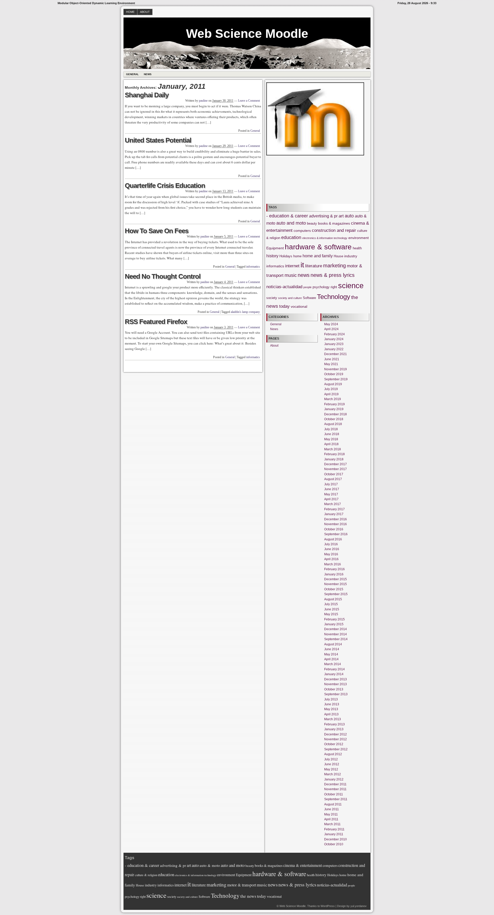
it (302, 265)
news (304, 275)
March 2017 (332, 504)
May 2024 (331, 324)
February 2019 (334, 404)
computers (302, 230)
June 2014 (331, 649)
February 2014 (334, 669)
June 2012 (331, 764)
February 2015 (334, 619)
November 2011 (335, 789)
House (338, 256)
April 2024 (331, 329)
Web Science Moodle (247, 33)
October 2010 (333, 844)
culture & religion (146, 875)
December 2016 (335, 519)
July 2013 (331, 699)
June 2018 (331, 434)
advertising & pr (323, 216)
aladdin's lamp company (245, 312)
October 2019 (333, 374)
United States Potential (158, 140)
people (307, 287)
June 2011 (331, 809)
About (145, 11)
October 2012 (333, 744)
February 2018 (334, 454)
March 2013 (332, 719)
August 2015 (333, 599)
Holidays (285, 256)
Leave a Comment (249, 100)
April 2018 (331, 444)
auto (349, 215)
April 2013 (331, 714)
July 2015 (331, 604)
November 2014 (335, 634)
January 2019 (333, 409)
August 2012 (333, 754)
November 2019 (335, 369)
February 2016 (334, 569)
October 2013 (333, 689)
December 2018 (335, 414)
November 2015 (335, 584)
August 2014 (333, 644)
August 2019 (333, 384)
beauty (312, 223)
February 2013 (334, 724)
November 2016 (335, 524)
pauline (203, 100)
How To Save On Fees (156, 231)
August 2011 (333, 804)
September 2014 (336, 639)
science (351, 285)
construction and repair (334, 230)
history (272, 256)
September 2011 (335, 799)
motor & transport (241, 884)
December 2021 (335, 354)
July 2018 (331, 429)
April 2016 (331, 559)
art (341, 216)
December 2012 (335, 734)
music (291, 275)
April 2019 (331, 394)
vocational (299, 306)
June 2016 (331, 549)
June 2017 (331, 489)
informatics (253, 266)
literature (313, 265)
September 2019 (336, 379)
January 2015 (333, 624)
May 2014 (331, 654)
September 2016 (336, 534)
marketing (334, 265)
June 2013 (331, 704)
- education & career (287, 215)
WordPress (328, 906)
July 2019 (331, 389)
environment (358, 238)
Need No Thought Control (162, 276)
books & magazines (334, 223)
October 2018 (333, 419)
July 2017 (331, 484)
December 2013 (335, 679)
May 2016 (331, 554)
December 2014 (335, 629)
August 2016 (333, 539)
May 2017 (331, 494)
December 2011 (335, 784)
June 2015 (331, 609)
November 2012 (335, 739)
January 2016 (333, 574)
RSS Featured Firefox (156, 321)
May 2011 (331, 814)
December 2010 (335, 839)
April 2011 (331, 819)
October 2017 (333, 474)
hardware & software (318, 247)
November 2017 (335, 469)
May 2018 (331, 439)
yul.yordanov (358, 906)
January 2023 (333, 344)
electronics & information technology (324, 238)
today (284, 306)
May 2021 (331, 364)
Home (130, 11)
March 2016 (332, 564)
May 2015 (331, 614)
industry (350, 256)
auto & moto (210, 865)
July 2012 (331, 759)
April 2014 (331, 659)
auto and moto (291, 223)
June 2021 (331, 359)
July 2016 (331, 544)
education (291, 237)
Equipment (275, 248)
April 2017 (331, 499)
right (334, 287)
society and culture (290, 298)
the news (248, 896)
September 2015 (336, 594)
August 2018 (333, 424)
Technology (333, 296)
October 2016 (333, 529)
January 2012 (333, 779)
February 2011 (334, 829)
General (132, 74)
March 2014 (332, 664)
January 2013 (333, 729)
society (271, 298)
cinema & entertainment (302, 865)
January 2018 (333, 459)
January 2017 (333, 514)
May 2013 (331, 709)
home (297, 256)
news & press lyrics (333, 275)
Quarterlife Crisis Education (165, 185)
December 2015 (335, 579)
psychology (321, 287)
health (357, 248)
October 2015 (333, 589)
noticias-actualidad (284, 286)
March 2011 (332, 824)
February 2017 (334, 509)
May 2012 (331, 769)
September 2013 (336, 694)
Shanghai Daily (147, 95)
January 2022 (333, 349)
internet (292, 265)
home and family (318, 256)
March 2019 (332, 399)
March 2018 (332, 449)
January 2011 (333, 834)
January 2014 (333, 674)
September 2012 (336, 749)
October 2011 (333, 794)
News (148, 74)
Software (309, 298)
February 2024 (334, 334)
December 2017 (335, 464)
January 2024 (333, 339)
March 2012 (332, 774)
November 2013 (335, 684)
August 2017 (333, 479)
